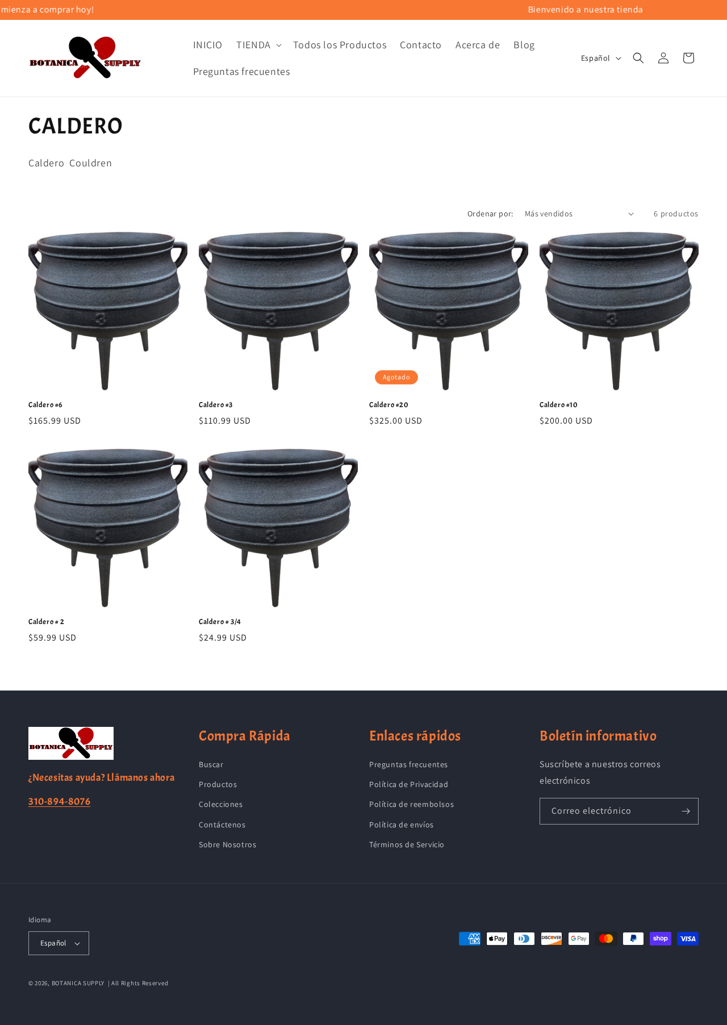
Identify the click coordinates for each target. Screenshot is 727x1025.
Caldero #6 (45, 404)
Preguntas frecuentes (408, 764)
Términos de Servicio (407, 844)
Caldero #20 (388, 404)
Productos (218, 784)
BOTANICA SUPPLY (78, 983)
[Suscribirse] (685, 811)
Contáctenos (222, 824)
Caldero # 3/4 (220, 621)
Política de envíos (401, 824)
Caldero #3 (216, 404)
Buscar (211, 764)
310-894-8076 (59, 801)
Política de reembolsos (411, 805)
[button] (257, 44)
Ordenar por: (490, 213)
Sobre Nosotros (227, 844)
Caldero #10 (559, 404)
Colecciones (221, 805)
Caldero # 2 (46, 621)
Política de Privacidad (408, 784)
